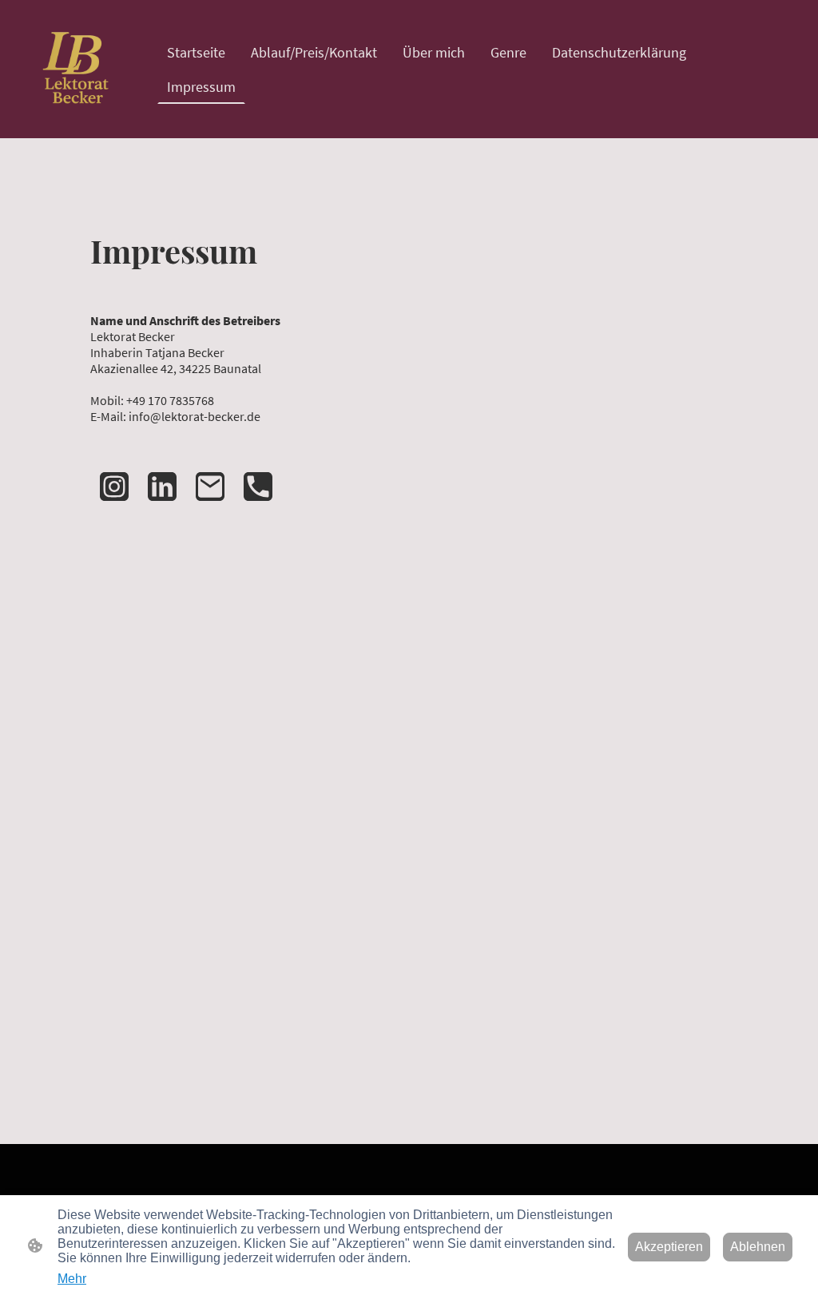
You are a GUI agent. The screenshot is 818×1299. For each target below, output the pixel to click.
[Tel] (258, 486)
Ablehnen (757, 1246)
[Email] (210, 486)
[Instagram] (114, 486)
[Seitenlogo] (79, 69)
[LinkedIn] (162, 486)
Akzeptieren (669, 1246)
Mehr (72, 1278)
